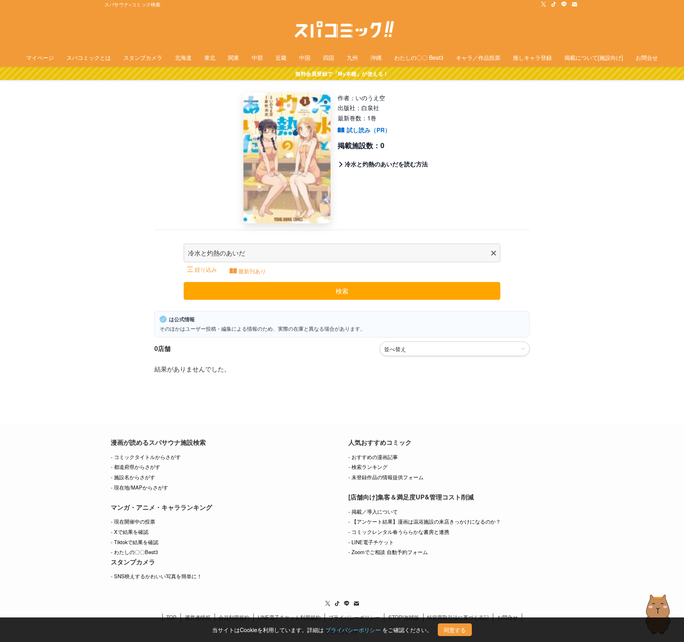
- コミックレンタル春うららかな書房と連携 (398, 531)
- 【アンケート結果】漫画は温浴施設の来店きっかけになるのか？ (424, 521)
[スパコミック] (342, 30)
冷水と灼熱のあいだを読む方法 (386, 164)
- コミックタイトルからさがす (146, 457)
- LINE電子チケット (371, 542)
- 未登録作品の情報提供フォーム (386, 477)
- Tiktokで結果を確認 (134, 542)
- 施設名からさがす (133, 477)
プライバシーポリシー (353, 630)
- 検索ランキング (368, 467)
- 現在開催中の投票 (133, 521)
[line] (564, 4)
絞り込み (206, 269)
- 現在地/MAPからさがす (139, 487)
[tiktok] (554, 4)
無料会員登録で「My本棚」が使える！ (341, 73)
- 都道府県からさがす (135, 467)
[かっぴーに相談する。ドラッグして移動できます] (658, 614)
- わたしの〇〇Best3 (134, 552)
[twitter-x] (543, 4)
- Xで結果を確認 (129, 531)
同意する (455, 630)
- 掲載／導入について (373, 511)
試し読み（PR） (369, 130)
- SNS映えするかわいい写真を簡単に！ (156, 576)
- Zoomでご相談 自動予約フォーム (388, 552)
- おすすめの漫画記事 (373, 457)
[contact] (574, 4)
